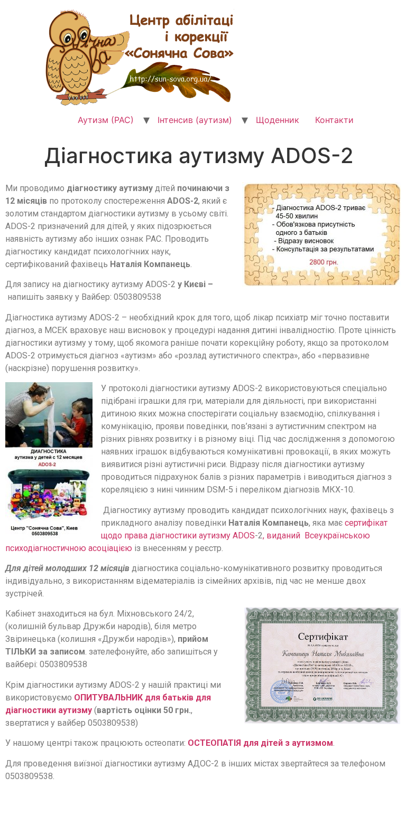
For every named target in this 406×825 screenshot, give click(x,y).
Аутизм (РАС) (106, 120)
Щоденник (277, 120)
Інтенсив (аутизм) (195, 120)
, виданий (282, 535)
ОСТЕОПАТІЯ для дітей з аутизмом (260, 743)
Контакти (334, 120)
